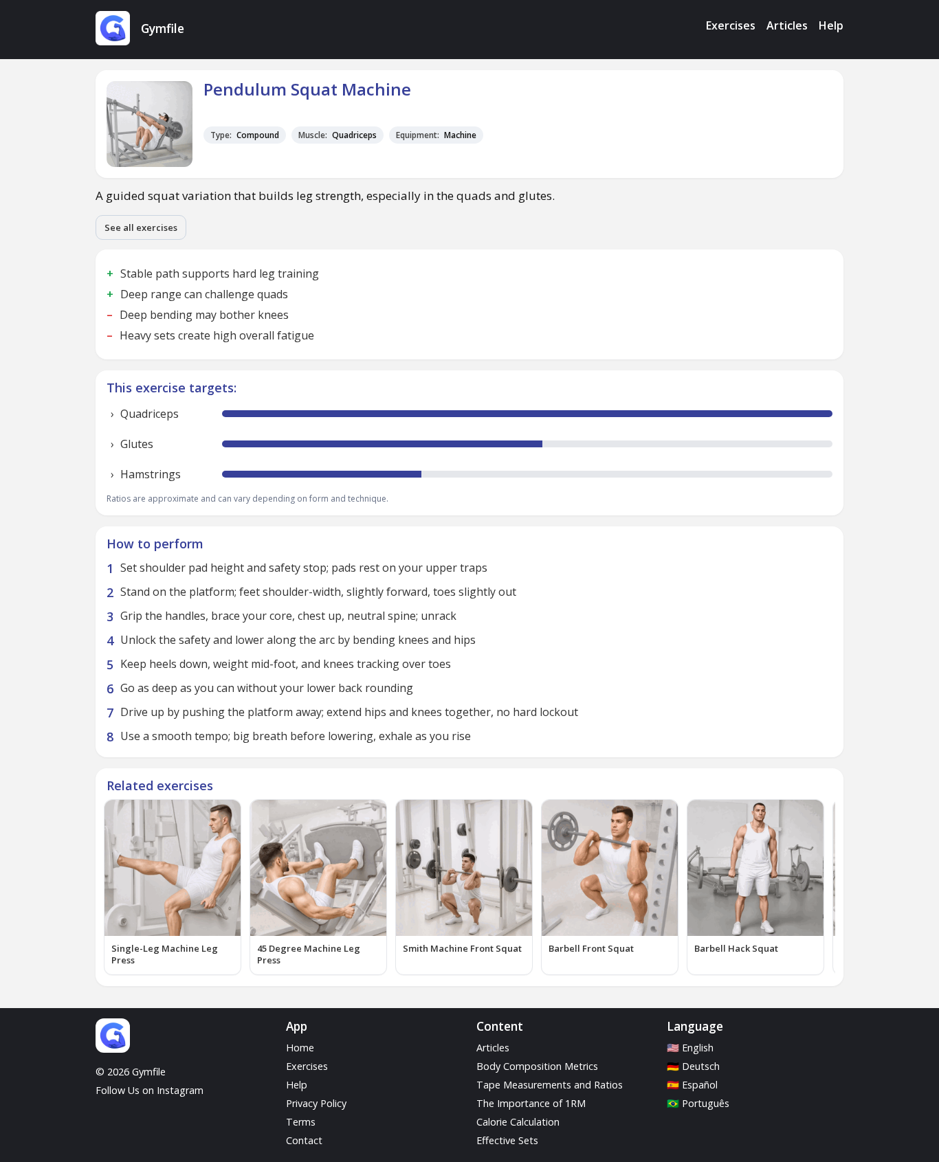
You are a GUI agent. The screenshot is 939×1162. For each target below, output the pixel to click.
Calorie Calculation (518, 1121)
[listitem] (172, 887)
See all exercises (140, 227)
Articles (787, 25)
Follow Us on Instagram (149, 1090)
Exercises (730, 25)
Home (300, 1047)
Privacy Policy (316, 1103)
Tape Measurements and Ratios (549, 1084)
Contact (304, 1140)
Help (831, 25)
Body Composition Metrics (537, 1066)
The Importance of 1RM (531, 1103)
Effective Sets (507, 1140)
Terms (301, 1121)
